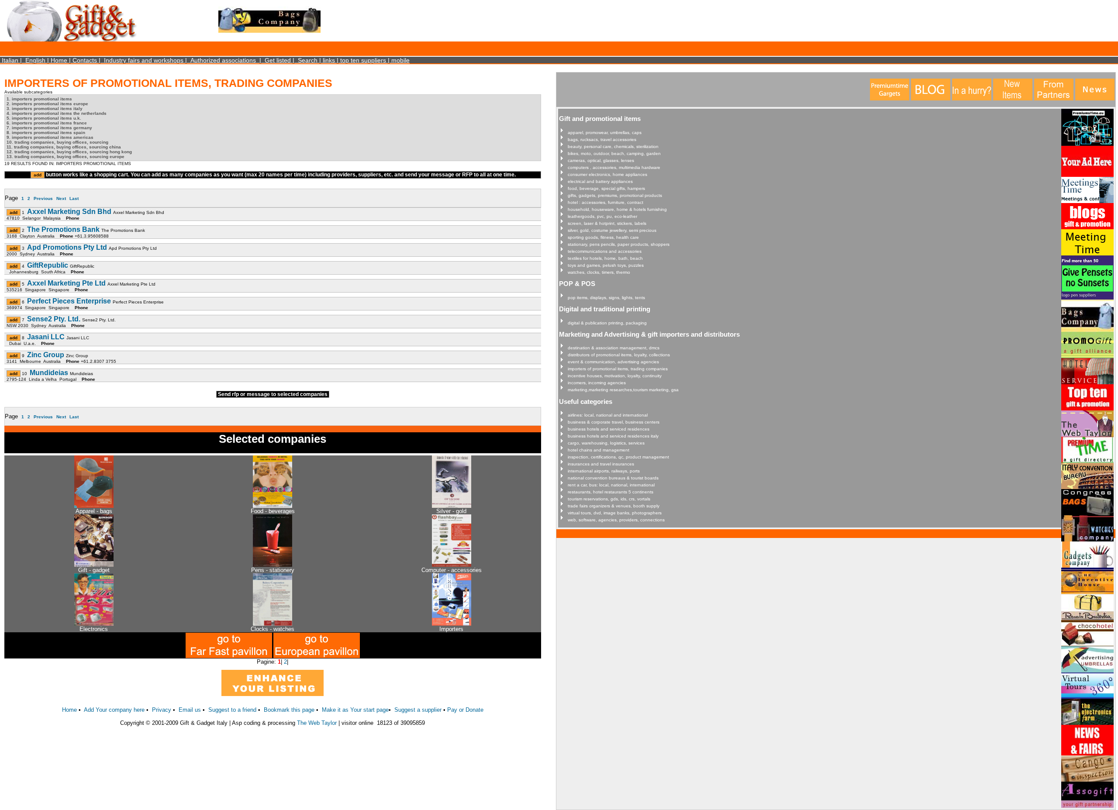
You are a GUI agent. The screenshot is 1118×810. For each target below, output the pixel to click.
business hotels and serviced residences (608, 429)
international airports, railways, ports (604, 471)
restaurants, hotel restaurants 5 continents (610, 491)
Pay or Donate (465, 710)
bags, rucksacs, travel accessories (602, 139)
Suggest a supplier (418, 710)
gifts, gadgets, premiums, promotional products (615, 195)
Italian (10, 60)
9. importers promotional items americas (50, 137)
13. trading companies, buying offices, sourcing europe (65, 156)
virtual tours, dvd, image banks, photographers (615, 512)
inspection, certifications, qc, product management (618, 457)
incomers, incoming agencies (597, 382)
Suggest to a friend (232, 710)
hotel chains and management (598, 450)
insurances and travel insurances (601, 464)
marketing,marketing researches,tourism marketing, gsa (623, 389)
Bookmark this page (289, 710)
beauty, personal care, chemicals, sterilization (613, 146)
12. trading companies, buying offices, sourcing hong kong (69, 151)
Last (74, 198)
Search (307, 60)
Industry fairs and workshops (143, 60)
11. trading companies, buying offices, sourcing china (64, 147)
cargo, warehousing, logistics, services (606, 443)
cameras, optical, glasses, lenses (601, 160)
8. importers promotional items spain (46, 132)
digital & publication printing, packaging (607, 323)
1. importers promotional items (39, 99)
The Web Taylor (317, 723)
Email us (190, 710)
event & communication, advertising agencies (613, 361)
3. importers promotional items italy (45, 108)
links (329, 60)
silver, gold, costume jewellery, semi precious (612, 230)
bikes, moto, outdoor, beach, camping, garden (614, 153)
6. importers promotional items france (47, 123)
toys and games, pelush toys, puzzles (606, 265)
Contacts (84, 60)
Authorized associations (223, 60)
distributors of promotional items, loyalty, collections (619, 354)
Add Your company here (114, 710)
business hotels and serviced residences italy (613, 436)
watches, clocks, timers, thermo (599, 272)
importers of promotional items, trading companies (618, 368)
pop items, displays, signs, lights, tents (606, 297)
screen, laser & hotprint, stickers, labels (607, 223)
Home (59, 60)
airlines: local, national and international (608, 415)
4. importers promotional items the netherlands (57, 113)
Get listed (278, 60)
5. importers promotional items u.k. (44, 118)
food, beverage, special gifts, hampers (606, 188)
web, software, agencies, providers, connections (616, 519)
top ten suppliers (363, 60)
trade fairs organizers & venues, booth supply (613, 505)
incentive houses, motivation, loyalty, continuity (615, 375)
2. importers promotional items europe (47, 103)
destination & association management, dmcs (613, 347)
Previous (43, 198)
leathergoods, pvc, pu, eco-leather (602, 216)
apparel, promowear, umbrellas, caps (605, 132)
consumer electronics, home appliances (607, 174)
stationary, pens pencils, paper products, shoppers (618, 244)
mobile (400, 60)
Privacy (161, 710)
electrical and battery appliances (600, 181)
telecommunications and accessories (605, 251)
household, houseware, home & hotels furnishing (617, 209)
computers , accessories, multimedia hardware (614, 167)
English (35, 60)
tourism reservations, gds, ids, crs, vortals (609, 498)
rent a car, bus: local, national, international (611, 485)
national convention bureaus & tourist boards (613, 478)
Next (61, 198)
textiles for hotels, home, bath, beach (605, 258)
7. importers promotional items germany (49, 127)
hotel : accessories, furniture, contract (605, 202)
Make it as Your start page (355, 710)
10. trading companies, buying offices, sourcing (57, 142)
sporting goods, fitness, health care (603, 237)
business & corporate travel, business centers (613, 422)
